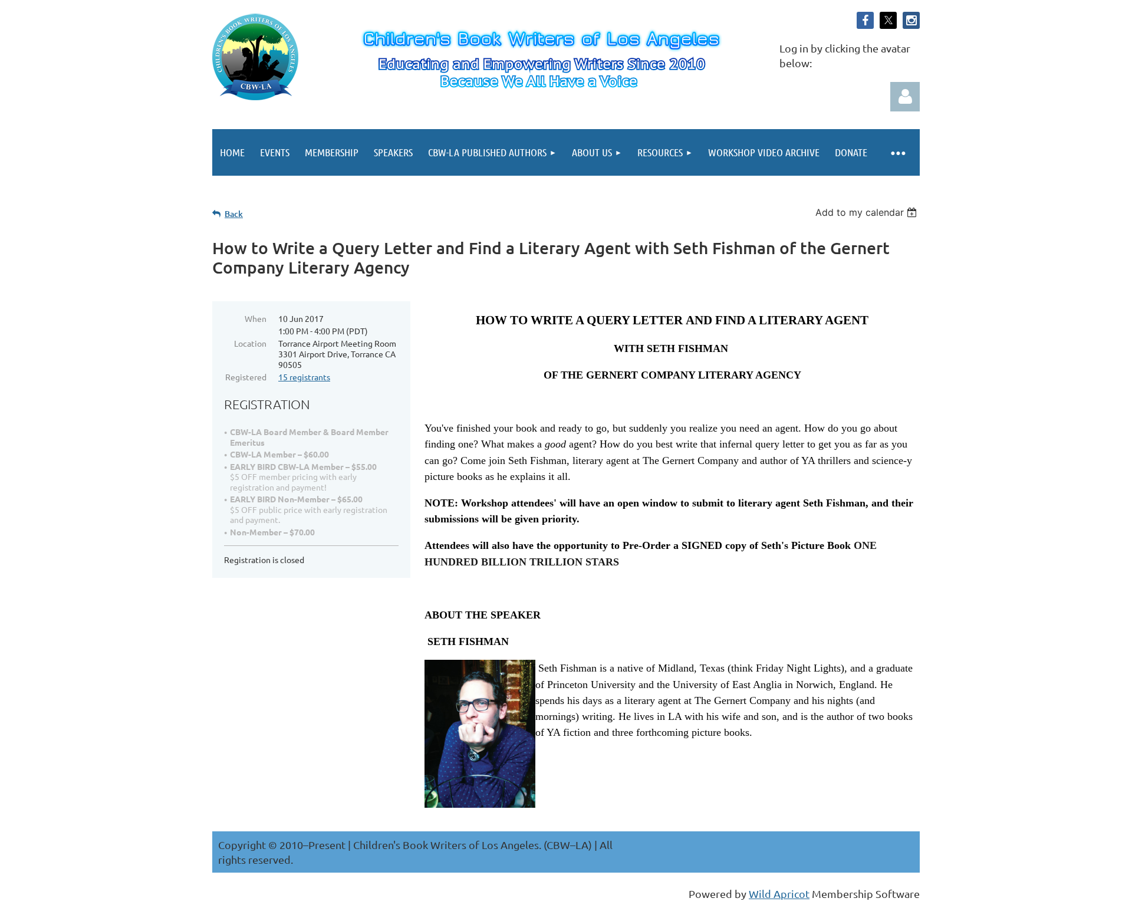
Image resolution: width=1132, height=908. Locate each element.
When (255, 318)
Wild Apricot (779, 893)
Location (250, 343)
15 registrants (304, 376)
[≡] (897, 152)
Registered (245, 376)
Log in (905, 96)
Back (234, 213)
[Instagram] (911, 20)
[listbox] (867, 212)
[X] (888, 20)
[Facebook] (865, 20)
